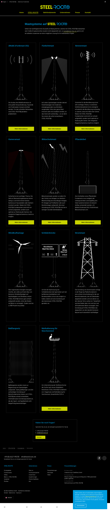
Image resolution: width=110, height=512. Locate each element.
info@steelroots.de (42, 433)
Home (21, 12)
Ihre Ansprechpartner (34, 472)
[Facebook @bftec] (105, 2)
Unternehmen (65, 12)
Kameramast (14, 139)
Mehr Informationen (21, 129)
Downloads (50, 472)
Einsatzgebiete (7, 470)
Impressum (19, 492)
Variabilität (6, 479)
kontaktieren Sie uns (70, 31)
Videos (49, 474)
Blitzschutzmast (49, 139)
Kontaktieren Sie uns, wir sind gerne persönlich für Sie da (18, 459)
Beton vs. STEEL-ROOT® (10, 477)
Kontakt (88, 12)
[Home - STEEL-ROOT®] (55, 8)
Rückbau (6, 481)
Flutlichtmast (48, 45)
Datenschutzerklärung (90, 496)
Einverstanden (81, 505)
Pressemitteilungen (52, 470)
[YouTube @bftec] (108, 2)
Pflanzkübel (80, 139)
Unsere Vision (32, 474)
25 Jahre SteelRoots (33, 479)
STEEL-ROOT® (33, 12)
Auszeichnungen (33, 477)
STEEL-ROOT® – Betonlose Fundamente (19, 1)
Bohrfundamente (49, 12)
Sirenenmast (81, 45)
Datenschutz (12, 492)
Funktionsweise (8, 472)
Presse (77, 12)
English (4, 1)
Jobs (30, 481)
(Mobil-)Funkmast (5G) (19, 45)
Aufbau (6, 474)
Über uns (31, 470)
